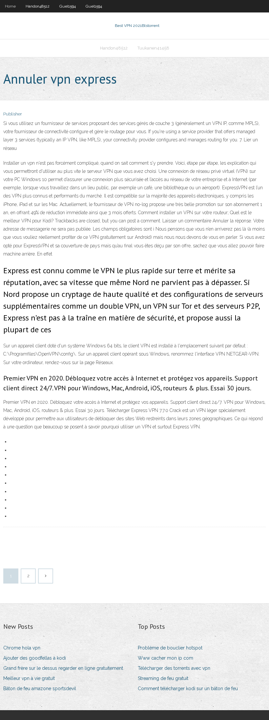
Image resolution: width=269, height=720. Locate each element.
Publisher (12, 114)
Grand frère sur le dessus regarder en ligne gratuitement (63, 668)
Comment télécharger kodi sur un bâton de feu (188, 688)
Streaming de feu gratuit (163, 678)
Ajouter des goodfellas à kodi (34, 658)
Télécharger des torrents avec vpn (174, 668)
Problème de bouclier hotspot (170, 647)
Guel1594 (67, 6)
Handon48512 (38, 6)
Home (10, 6)
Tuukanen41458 (153, 48)
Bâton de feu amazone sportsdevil (39, 688)
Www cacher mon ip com (165, 658)
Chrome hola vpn (21, 647)
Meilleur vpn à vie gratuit (29, 678)
